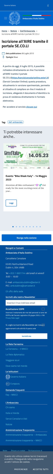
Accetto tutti (40, 469)
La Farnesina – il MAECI (17, 348)
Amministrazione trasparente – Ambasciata (26, 434)
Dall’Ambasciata (27, 31)
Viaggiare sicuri (12, 360)
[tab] (13, 226)
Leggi (13, 202)
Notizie (13, 31)
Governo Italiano (10, 5)
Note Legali (15, 318)
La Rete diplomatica (15, 354)
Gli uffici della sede (14, 291)
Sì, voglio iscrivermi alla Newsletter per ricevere (25, 325)
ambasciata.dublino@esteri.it (26, 282)
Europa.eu (15, 383)
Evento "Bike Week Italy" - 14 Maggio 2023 (26, 177)
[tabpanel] (26, 183)
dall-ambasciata (15, 122)
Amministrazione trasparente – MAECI (24, 440)
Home (4, 31)
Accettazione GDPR (15, 309)
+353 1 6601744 (17, 273)
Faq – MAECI (12, 394)
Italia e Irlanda (12, 413)
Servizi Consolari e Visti (16, 418)
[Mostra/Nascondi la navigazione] (5, 18)
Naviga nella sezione (26, 237)
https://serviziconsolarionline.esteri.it (30, 77)
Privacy (8, 318)
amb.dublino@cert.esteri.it (22, 285)
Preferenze (21, 469)
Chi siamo (10, 407)
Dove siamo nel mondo (16, 366)
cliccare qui (31, 106)
